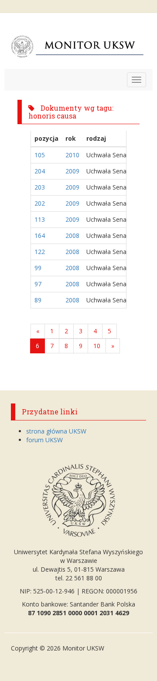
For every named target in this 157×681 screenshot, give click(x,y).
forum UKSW (44, 440)
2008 (72, 235)
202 (39, 203)
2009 (72, 171)
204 (39, 171)
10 (96, 346)
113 (39, 219)
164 (39, 235)
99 (37, 268)
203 (39, 187)
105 (39, 155)
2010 (72, 155)
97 (37, 284)
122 (39, 251)
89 (37, 300)
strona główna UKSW (56, 431)
